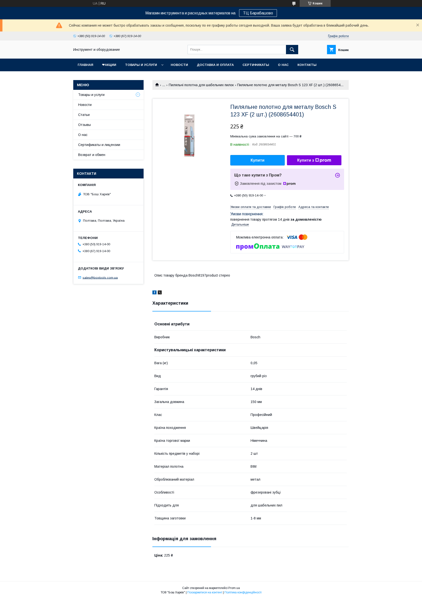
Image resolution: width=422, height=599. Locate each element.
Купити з (305, 160)
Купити (257, 160)
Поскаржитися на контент (204, 592)
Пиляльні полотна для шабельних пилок (201, 85)
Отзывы (84, 125)
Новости (179, 65)
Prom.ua (234, 588)
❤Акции (109, 65)
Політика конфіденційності (243, 592)
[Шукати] (292, 49)
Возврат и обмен (91, 155)
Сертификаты (256, 65)
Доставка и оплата (215, 65)
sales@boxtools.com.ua (100, 277)
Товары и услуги (141, 65)
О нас (283, 65)
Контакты (306, 65)
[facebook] (154, 293)
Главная (85, 65)
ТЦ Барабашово (258, 13)
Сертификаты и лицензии (99, 145)
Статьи (84, 115)
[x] (160, 293)
